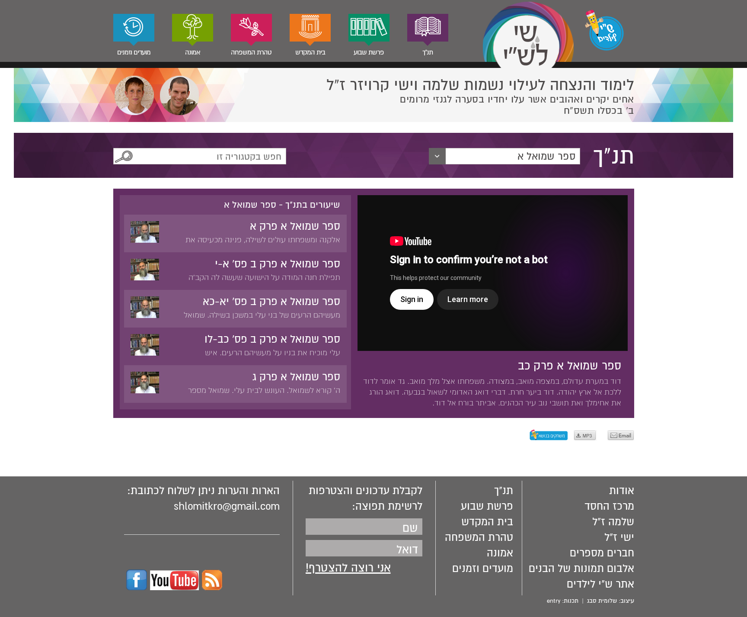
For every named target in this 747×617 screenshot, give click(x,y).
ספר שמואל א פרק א (295, 226)
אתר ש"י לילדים (600, 584)
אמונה (192, 52)
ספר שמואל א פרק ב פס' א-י (277, 263)
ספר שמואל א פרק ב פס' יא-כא (271, 301)
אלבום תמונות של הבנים (581, 568)
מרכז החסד (609, 506)
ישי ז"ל (619, 537)
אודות (621, 490)
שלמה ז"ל (613, 521)
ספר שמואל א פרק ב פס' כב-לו (272, 339)
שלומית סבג (602, 600)
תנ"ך (427, 52)
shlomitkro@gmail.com (227, 506)
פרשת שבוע (369, 52)
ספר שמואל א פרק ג (296, 376)
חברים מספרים (602, 552)
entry (553, 600)
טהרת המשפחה (251, 52)
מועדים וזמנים (133, 52)
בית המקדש (310, 52)
